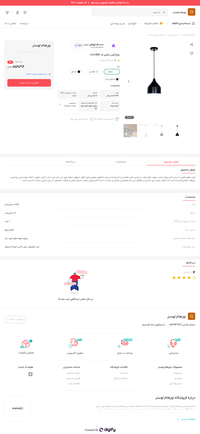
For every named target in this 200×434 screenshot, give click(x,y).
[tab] (171, 162)
